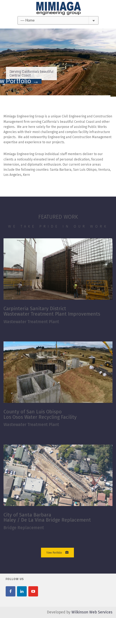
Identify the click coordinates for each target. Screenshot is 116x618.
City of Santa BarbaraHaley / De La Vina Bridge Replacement (47, 518)
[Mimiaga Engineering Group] (58, 8)
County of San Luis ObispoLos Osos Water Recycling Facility (40, 415)
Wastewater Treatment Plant (31, 322)
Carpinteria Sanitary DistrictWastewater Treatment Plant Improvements (52, 311)
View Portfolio (54, 552)
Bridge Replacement (24, 528)
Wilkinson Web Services (91, 612)
